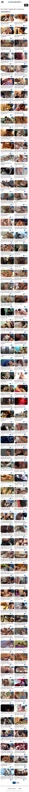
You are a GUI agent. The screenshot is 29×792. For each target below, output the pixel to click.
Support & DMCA (12, 788)
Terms (19, 788)
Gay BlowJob (13, 790)
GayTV (14, 2)
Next (18, 782)
